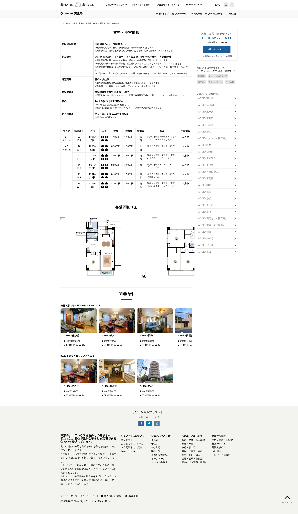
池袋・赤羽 (187, 443)
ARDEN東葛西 (205, 178)
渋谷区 (202, 82)
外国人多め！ (219, 447)
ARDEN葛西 (204, 191)
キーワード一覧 (91, 496)
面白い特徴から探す (222, 440)
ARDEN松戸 (204, 145)
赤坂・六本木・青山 (192, 451)
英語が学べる (216, 82)
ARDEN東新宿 (205, 118)
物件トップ (164, 13)
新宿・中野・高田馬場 (193, 440)
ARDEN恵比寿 (73, 13)
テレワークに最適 (221, 454)
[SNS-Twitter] (149, 423)
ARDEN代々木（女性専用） (212, 138)
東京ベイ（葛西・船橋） (194, 462)
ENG (217, 4)
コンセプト (127, 440)
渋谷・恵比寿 (189, 447)
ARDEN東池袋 (205, 165)
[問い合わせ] (232, 4)
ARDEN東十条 (205, 111)
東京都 (202, 76)
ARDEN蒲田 (204, 231)
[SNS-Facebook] (141, 423)
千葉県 (154, 443)
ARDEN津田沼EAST (208, 171)
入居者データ (181, 13)
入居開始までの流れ (210, 56)
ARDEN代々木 (109, 335)
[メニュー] (226, 4)
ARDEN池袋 (146, 385)
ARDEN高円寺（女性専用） (212, 218)
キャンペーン (158, 458)
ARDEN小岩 (204, 198)
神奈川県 (156, 447)
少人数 (231, 82)
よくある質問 (226, 56)
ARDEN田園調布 (187, 335)
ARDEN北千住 (109, 385)
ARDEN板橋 (204, 211)
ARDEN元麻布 (205, 125)
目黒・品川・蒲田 (191, 454)
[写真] (102, 137)
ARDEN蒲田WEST (208, 105)
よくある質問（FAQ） (132, 443)
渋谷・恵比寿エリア (218, 76)
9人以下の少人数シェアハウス (76, 356)
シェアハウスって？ (115, 5)
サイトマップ (70, 496)
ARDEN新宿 (204, 131)
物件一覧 (156, 451)
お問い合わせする (215, 49)
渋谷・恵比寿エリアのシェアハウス (79, 305)
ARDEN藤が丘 (71, 335)
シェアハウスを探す (141, 5)
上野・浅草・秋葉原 (192, 458)
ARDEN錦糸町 (205, 238)
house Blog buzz (196, 5)
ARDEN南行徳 (205, 151)
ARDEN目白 (204, 251)
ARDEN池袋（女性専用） (211, 225)
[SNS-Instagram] (157, 423)
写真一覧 (198, 13)
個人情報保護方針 (113, 496)
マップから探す (159, 462)
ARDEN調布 (146, 335)
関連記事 (233, 13)
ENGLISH (133, 496)
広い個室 (216, 451)
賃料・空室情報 (215, 13)
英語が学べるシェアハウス (169, 5)
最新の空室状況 (159, 454)
